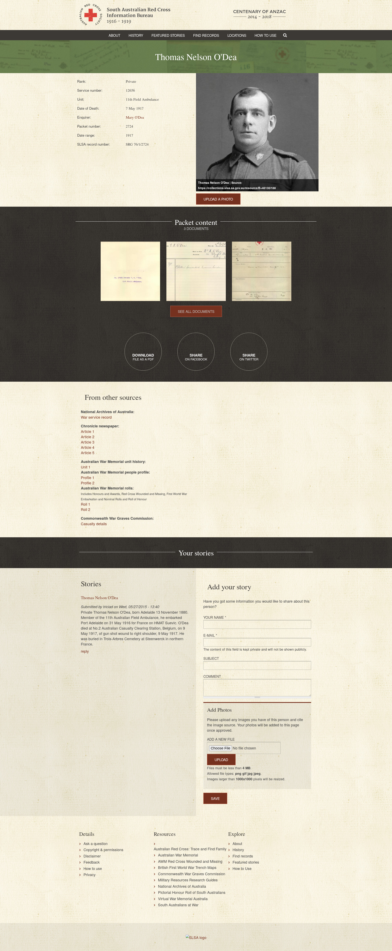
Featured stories (168, 35)
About (114, 35)
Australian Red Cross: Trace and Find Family (190, 848)
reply (85, 651)
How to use (93, 868)
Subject (211, 658)
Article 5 (87, 452)
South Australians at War (178, 904)
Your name (214, 617)
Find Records (206, 35)
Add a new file (221, 739)
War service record (96, 417)
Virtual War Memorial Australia (183, 898)
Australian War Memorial (178, 854)
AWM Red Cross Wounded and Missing (190, 861)
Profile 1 (87, 477)
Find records (243, 855)
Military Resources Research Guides (188, 879)
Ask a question (96, 843)
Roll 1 (85, 504)
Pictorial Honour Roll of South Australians (191, 892)
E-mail (210, 635)
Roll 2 (85, 509)
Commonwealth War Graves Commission (191, 873)
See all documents (196, 311)
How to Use (265, 35)
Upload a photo (218, 199)
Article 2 (87, 436)
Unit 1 (85, 466)
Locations (236, 35)
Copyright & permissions (103, 849)
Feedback (92, 862)
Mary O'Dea (135, 117)
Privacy (90, 874)
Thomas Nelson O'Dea (99, 597)
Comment (212, 676)
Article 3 (87, 442)
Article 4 (87, 447)
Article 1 (87, 431)
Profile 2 (87, 482)
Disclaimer (92, 855)
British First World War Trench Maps (187, 867)
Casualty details (94, 523)
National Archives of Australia (182, 886)
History (136, 35)
